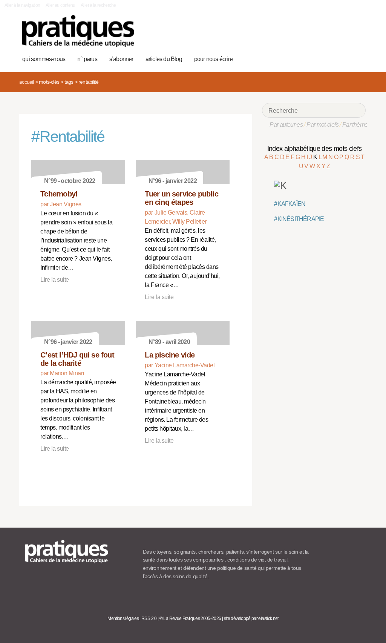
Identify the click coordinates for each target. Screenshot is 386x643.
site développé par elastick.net (251, 618)
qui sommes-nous (43, 59)
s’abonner (121, 59)
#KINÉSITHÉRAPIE (299, 219)
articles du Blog (164, 59)
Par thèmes (356, 124)
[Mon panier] (333, 58)
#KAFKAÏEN (289, 204)
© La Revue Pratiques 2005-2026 (190, 618)
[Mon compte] (345, 58)
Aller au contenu (60, 5)
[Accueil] (78, 31)
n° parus (87, 59)
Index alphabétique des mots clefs (314, 148)
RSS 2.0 (149, 618)
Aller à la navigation (22, 5)
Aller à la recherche (98, 5)
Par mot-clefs (322, 124)
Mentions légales (123, 618)
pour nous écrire (213, 59)
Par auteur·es (286, 124)
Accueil (26, 82)
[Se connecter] (357, 58)
